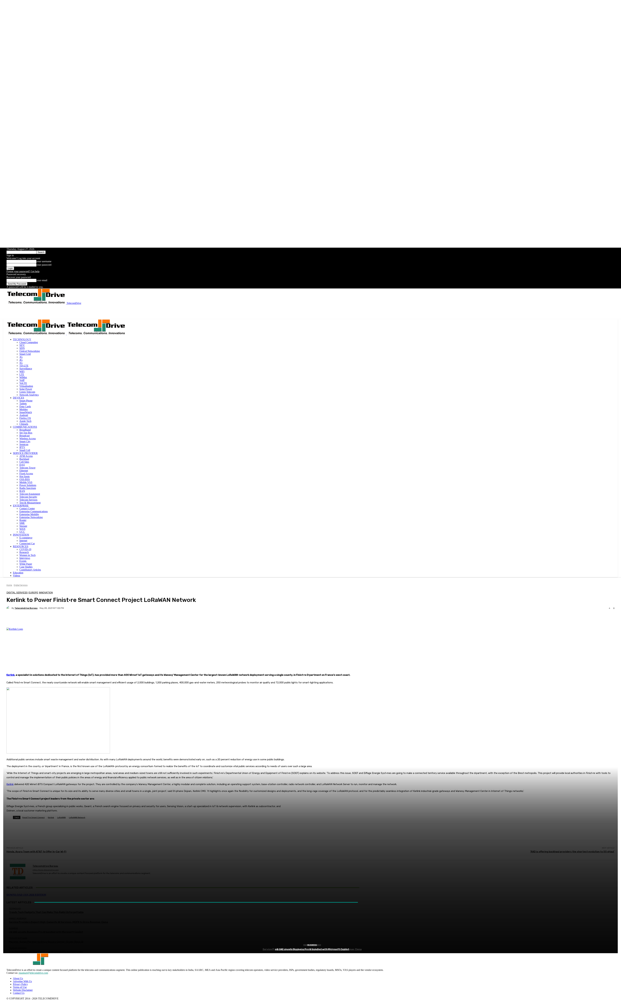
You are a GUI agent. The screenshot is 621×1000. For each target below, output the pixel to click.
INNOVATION (21, 534)
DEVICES (18, 397)
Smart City (24, 441)
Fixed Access (26, 473)
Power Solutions (27, 485)
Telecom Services (28, 499)
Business (312, 945)
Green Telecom (27, 392)
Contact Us (18, 993)
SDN (22, 348)
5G (21, 362)
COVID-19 (25, 549)
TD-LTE (23, 365)
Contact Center (27, 508)
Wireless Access (27, 438)
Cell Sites (24, 461)
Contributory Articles (30, 569)
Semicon (23, 444)
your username (43, 261)
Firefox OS (25, 418)
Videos (16, 575)
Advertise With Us (22, 981)
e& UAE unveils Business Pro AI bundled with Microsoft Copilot (312, 949)
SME (22, 523)
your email (41, 280)
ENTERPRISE (21, 505)
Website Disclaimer (23, 990)
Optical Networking (29, 351)
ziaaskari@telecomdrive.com (33, 972)
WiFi (21, 371)
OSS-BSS (24, 479)
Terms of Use (20, 987)
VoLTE (23, 383)
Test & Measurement (30, 502)
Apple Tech (25, 421)
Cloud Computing (28, 342)
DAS (22, 464)
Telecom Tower (27, 467)
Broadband (25, 429)
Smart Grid (25, 354)
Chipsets (23, 424)
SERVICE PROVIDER (25, 453)
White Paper (25, 564)
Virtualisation (26, 386)
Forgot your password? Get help (22, 271)
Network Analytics (29, 394)
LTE (21, 374)
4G (21, 359)
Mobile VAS (25, 482)
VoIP (22, 380)
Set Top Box (25, 432)
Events (22, 561)
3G (21, 357)
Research (24, 552)
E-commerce (25, 537)
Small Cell (24, 450)
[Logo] (36, 334)
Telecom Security (28, 496)
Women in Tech (27, 555)
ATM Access (26, 456)
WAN (22, 529)
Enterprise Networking (31, 517)
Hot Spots (24, 476)
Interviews (24, 558)
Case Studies (26, 566)
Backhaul (24, 459)
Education (18, 572)
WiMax (23, 377)
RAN (22, 491)
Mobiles (23, 409)
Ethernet (23, 470)
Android (23, 415)
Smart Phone (26, 400)
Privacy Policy (20, 984)
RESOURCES (20, 546)
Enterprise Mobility (29, 514)
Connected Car (27, 543)
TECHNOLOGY (22, 339)
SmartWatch (25, 412)
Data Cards (25, 406)
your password (43, 264)
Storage (23, 526)
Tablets (23, 403)
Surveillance (25, 368)
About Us (18, 978)
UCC (22, 531)
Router (22, 520)
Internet (23, 540)
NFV (22, 345)
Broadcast (24, 435)
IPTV (22, 447)
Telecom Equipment (29, 494)
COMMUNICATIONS (25, 426)
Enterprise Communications (33, 511)
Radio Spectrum (27, 488)
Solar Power (25, 389)
